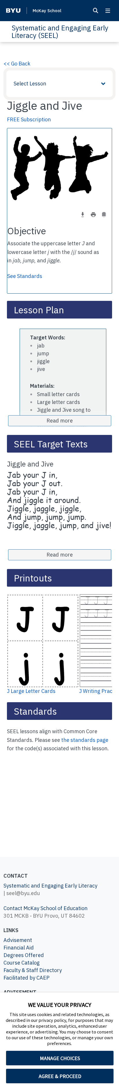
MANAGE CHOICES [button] (60, 1058)
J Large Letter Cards (31, 691)
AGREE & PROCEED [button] (60, 1076)
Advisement (17, 940)
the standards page (84, 740)
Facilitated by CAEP (26, 977)
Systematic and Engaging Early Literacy (50, 885)
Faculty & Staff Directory (32, 970)
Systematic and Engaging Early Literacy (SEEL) (60, 31)
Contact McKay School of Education (45, 908)
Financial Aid (18, 947)
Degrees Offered (23, 955)
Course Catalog (21, 962)
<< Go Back (16, 63)
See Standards (24, 276)
